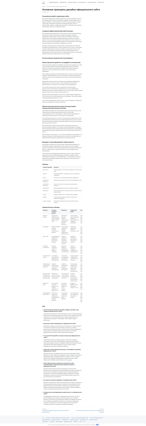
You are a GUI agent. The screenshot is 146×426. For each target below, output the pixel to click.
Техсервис (52, 421)
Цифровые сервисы (68, 421)
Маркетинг (76, 421)
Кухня (81, 421)
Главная (43, 6)
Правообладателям (46, 419)
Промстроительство (92, 2)
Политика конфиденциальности (96, 417)
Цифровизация (63, 2)
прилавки (69, 360)
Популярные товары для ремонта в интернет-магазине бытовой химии (55, 410)
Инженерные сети (82, 2)
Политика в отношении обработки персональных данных (58, 417)
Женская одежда (59, 421)
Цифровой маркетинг (54, 2)
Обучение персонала (72, 2)
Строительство (100, 2)
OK (97, 424)
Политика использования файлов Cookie (79, 417)
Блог (43, 417)
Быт (84, 421)
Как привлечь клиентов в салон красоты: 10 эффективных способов (90, 410)
